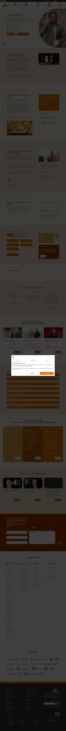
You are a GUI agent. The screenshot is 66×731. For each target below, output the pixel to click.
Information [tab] (33, 360)
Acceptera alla (46, 373)
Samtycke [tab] (18, 360)
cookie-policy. (19, 369)
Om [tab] (47, 360)
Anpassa (32, 373)
